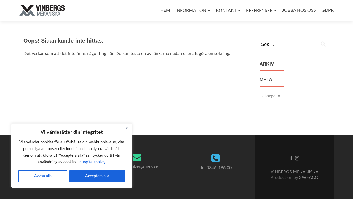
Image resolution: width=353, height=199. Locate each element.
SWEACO (309, 177)
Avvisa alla (43, 176)
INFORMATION (191, 10)
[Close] (126, 128)
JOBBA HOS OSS (299, 10)
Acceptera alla (97, 176)
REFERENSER (259, 10)
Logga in (272, 96)
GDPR (328, 10)
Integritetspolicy (91, 162)
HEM (165, 10)
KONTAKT (226, 10)
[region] (71, 155)
